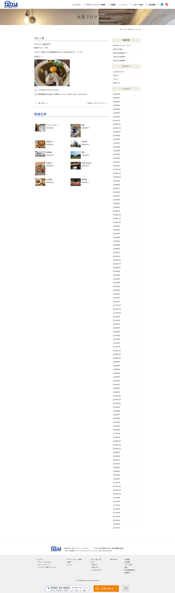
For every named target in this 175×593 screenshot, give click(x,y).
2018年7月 (116, 460)
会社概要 (127, 562)
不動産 (113, 4)
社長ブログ (116, 83)
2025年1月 (116, 165)
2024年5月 (116, 196)
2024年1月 (116, 211)
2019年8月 (116, 411)
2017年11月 (117, 490)
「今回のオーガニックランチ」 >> (97, 103)
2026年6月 (116, 101)
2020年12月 (117, 350)
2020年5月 (116, 377)
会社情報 (152, 4)
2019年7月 (116, 414)
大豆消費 (49, 179)
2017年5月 (116, 512)
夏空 (83, 152)
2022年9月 (116, 271)
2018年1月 (116, 482)
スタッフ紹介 (138, 4)
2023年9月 (116, 226)
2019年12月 (117, 396)
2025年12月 (117, 124)
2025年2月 (116, 162)
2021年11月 (117, 309)
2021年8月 (116, 320)
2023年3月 (116, 248)
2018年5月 (116, 467)
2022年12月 (117, 260)
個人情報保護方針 (129, 570)
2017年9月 (116, 497)
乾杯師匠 (84, 179)
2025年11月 (117, 128)
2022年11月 (117, 264)
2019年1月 (116, 437)
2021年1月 (116, 346)
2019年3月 (116, 429)
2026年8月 (116, 94)
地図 (125, 567)
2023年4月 (116, 245)
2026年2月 (116, 116)
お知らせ (116, 75)
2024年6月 (116, 192)
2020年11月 (117, 354)
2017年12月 (117, 486)
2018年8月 (116, 456)
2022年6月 (116, 282)
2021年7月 (116, 324)
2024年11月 (117, 173)
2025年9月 (116, 135)
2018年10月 (117, 448)
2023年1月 (116, 256)
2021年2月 (116, 343)
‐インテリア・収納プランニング (46, 567)
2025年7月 (116, 143)
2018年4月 (116, 471)
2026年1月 (116, 120)
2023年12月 (117, 214)
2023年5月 (116, 241)
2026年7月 (116, 98)
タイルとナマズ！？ (52, 125)
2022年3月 (116, 294)
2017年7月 (116, 505)
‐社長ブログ (94, 567)
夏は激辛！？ (50, 141)
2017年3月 (116, 520)
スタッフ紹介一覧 (95, 559)
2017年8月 (116, 501)
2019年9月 (116, 407)
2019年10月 (117, 403)
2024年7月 (116, 188)
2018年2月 (116, 479)
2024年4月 (116, 199)
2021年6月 (116, 328)
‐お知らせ (93, 564)
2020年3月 (116, 384)
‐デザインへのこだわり (43, 562)
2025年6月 (116, 147)
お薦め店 (49, 163)
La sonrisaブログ (118, 71)
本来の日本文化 (87, 163)
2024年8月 (116, 184)
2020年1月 (116, 392)
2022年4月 (116, 290)
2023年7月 (116, 233)
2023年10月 (117, 222)
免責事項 (127, 572)
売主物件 (84, 141)
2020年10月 (117, 358)
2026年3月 (116, 113)
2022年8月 (116, 275)
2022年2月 (116, 297)
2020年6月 (116, 373)
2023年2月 (116, 252)
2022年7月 (116, 279)
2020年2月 (116, 388)
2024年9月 (116, 181)
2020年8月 (116, 365)
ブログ (115, 79)
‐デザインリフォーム (43, 564)
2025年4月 (116, 154)
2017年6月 (116, 509)
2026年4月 (116, 109)
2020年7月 (116, 369)
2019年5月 (116, 422)
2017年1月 (116, 528)
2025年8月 (116, 139)
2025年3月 (116, 158)
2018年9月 (116, 452)
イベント (124, 4)
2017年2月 (116, 524)
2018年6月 (116, 463)
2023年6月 (116, 237)
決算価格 (49, 152)
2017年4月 (116, 516)
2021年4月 (116, 335)
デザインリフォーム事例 (95, 4)
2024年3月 (116, 203)
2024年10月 (117, 177)
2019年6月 (116, 418)
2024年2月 (116, 207)
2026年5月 (116, 105)
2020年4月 (116, 380)
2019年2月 (116, 433)
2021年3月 (116, 339)
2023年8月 (116, 230)
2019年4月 (116, 426)
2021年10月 (117, 313)
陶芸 (83, 125)
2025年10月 (117, 132)
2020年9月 (116, 362)
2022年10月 (117, 267)
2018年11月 (117, 445)
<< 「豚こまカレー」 (42, 103)
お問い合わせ (114, 559)
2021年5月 (116, 331)
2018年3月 (116, 475)
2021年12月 (117, 305)
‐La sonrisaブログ (96, 570)
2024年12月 (117, 169)
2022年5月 (116, 286)
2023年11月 (117, 218)
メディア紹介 (128, 564)
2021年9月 (116, 316)
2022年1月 (116, 301)
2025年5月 (116, 150)
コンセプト (76, 4)
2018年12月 (117, 441)
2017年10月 (117, 494)
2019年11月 (117, 399)
